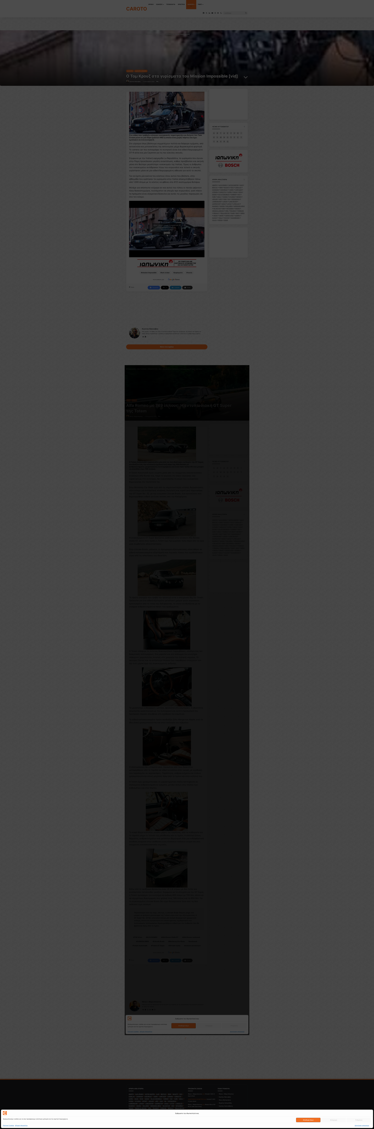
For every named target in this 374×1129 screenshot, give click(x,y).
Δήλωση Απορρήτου (21, 1125)
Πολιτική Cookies (8, 1125)
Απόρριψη (333, 1120)
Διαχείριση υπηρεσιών (362, 1125)
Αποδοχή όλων (308, 1120)
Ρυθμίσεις (358, 1120)
